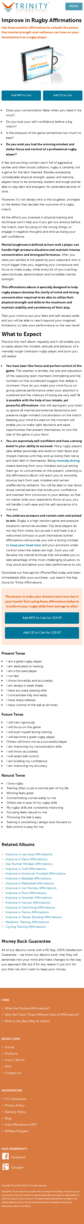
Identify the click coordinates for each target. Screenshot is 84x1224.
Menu (73, 6)
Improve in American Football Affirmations (35, 873)
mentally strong (68, 460)
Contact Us (13, 1073)
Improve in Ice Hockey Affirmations (30, 888)
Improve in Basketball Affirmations (29, 883)
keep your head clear (25, 545)
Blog (8, 1118)
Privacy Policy (14, 1105)
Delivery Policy (15, 1112)
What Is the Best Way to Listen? (27, 1021)
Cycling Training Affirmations (25, 927)
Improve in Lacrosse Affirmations (28, 854)
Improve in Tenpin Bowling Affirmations (33, 917)
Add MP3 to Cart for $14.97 (42, 617)
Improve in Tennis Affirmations (27, 912)
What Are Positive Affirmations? (27, 1008)
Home (9, 1047)
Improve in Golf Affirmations (25, 869)
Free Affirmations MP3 (21, 1125)
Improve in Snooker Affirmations (28, 898)
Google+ (17, 1167)
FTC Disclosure (15, 1099)
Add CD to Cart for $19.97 (42, 632)
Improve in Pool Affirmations (25, 893)
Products (11, 1053)
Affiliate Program (17, 1131)
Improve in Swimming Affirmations (30, 907)
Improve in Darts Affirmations (26, 859)
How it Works (14, 1060)
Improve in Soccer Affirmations (27, 903)
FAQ (8, 1066)
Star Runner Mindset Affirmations (28, 864)
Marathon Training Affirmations (27, 922)
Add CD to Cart (62, 95)
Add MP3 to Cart (21, 95)
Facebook (18, 1157)
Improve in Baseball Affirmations (28, 878)
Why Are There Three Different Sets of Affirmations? (42, 1015)
